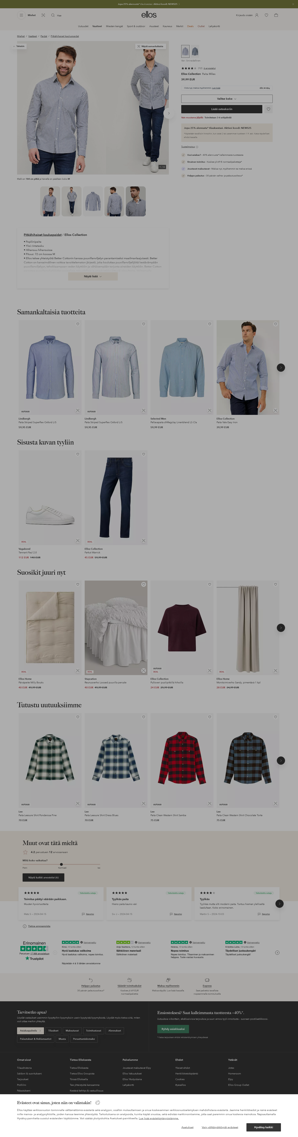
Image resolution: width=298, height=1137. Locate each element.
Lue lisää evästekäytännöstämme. (159, 1118)
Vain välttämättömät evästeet (220, 1127)
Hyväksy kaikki (263, 1127)
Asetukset (187, 1127)
